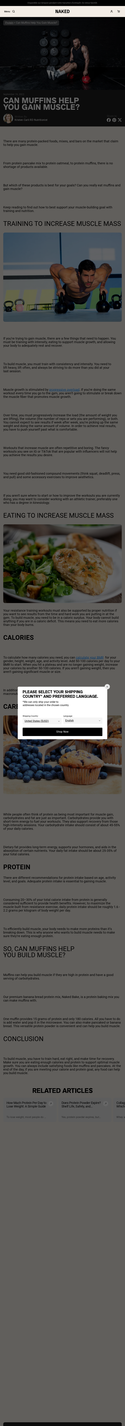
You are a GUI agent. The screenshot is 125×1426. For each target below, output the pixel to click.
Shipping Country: (30, 716)
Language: (68, 716)
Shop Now (62, 731)
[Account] (111, 11)
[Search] (13, 11)
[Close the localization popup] (107, 686)
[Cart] (118, 11)
